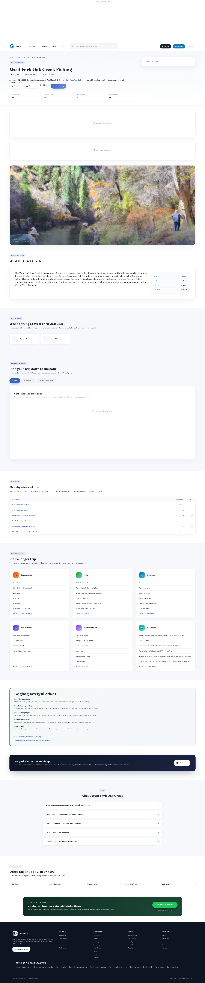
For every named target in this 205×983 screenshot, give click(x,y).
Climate (32, 46)
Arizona (26, 57)
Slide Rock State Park (83, 583)
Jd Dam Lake (166, 884)
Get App (166, 46)
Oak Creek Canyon (82, 635)
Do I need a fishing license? (57, 833)
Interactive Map (133, 935)
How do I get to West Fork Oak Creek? (61, 842)
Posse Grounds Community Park (87, 588)
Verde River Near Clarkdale (22, 521)
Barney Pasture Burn (83, 656)
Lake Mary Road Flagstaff (21, 635)
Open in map (58, 86)
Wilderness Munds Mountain (86, 608)
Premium (165, 938)
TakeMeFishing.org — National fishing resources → (32, 740)
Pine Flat (16, 598)
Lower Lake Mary (145, 593)
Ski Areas (96, 935)
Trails (95, 954)
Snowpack (62, 935)
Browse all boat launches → (22, 666)
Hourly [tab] (14, 380)
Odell (141, 583)
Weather (130, 948)
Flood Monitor (132, 945)
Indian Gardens (144, 640)
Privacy (164, 945)
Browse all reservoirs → (147, 613)
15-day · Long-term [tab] (46, 380)
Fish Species (132, 942)
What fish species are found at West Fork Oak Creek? (68, 805)
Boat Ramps (97, 948)
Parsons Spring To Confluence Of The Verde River (156, 651)
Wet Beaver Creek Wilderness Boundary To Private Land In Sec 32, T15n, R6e (165, 656)
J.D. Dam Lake (18, 640)
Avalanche (62, 948)
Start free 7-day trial (165, 905)
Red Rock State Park (82, 598)
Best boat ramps (98, 967)
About (164, 935)
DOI (191, 978)
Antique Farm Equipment (84, 640)
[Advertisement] (102, 22)
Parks (95, 951)
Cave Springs (17, 583)
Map (54, 46)
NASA (188, 978)
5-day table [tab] (28, 380)
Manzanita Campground (21, 608)
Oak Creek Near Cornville (21, 510)
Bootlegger (16, 593)
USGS (175, 978)
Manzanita (16, 603)
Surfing (96, 957)
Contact (164, 948)
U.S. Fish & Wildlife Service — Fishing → (28, 737)
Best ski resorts (23, 967)
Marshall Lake (92, 884)
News (62, 46)
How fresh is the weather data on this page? (64, 814)
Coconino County (18, 646)
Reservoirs (62, 942)
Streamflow (62, 938)
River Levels (63, 945)
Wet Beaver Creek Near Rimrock (23, 526)
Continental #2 (144, 608)
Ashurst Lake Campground (22, 651)
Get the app (182, 763)
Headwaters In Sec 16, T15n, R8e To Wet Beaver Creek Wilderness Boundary (164, 661)
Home (11, 57)
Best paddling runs (118, 967)
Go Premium (179, 46)
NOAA (179, 978)
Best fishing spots (78, 967)
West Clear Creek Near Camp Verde (25, 532)
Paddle (95, 938)
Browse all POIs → (82, 666)
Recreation (43, 46)
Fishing (19, 57)
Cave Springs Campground (22, 588)
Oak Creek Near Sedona (74, 80)
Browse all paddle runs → (148, 666)
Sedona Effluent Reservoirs (148, 603)
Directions (31, 86)
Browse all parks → (82, 613)
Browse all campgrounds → (22, 613)
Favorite (16, 86)
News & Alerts (132, 938)
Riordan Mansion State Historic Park (88, 603)
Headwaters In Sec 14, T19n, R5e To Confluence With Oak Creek (160, 646)
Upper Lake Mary (145, 598)
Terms (164, 942)
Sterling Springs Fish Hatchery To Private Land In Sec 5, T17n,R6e (161, 635)
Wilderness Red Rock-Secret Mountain (89, 593)
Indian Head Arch (82, 646)
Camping (96, 945)
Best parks (61, 967)
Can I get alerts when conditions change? (63, 823)
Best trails (159, 967)
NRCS (183, 978)
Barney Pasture (81, 661)
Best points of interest (141, 967)
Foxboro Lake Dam (145, 588)
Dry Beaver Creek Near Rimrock (23, 515)
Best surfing (173, 967)
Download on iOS (22, 949)
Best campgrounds (43, 967)
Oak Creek (15, 884)
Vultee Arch (80, 651)
